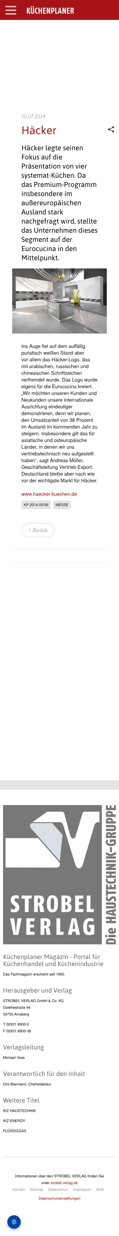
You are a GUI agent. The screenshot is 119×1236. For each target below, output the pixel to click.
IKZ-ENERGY (14, 1120)
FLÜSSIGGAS (14, 1130)
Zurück (40, 530)
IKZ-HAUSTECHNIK (19, 1110)
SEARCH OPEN (109, 29)
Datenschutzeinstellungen (60, 1198)
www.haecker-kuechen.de (49, 493)
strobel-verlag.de (64, 1182)
